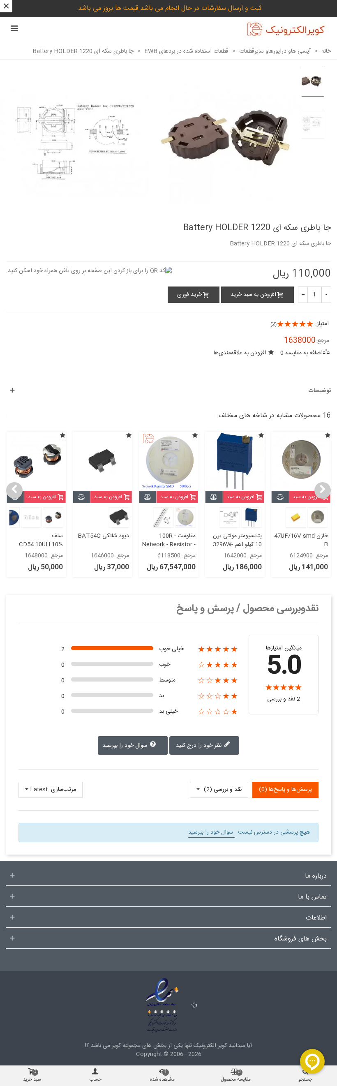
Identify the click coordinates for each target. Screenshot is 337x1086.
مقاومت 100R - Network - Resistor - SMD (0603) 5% (168, 545)
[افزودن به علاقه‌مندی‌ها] (327, 436)
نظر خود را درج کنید (199, 746)
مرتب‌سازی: (62, 790)
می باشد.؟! (97, 1046)
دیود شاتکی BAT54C (103, 536)
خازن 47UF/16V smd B (301, 540)
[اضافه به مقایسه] (280, 497)
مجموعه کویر (125, 1046)
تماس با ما (312, 897)
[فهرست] (14, 29)
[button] (322, 490)
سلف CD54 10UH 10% (41, 540)
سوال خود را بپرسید (125, 746)
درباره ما (316, 876)
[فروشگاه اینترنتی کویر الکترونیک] (285, 29)
